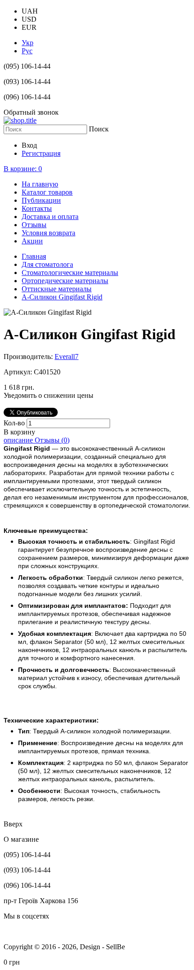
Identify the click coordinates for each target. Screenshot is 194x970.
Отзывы (34, 225)
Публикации (41, 200)
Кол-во (15, 423)
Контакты (37, 208)
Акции (32, 241)
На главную (40, 184)
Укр (27, 43)
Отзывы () (52, 440)
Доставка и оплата (50, 216)
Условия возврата (48, 233)
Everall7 (67, 356)
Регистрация (41, 153)
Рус (27, 51)
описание (19, 440)
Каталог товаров (47, 192)
